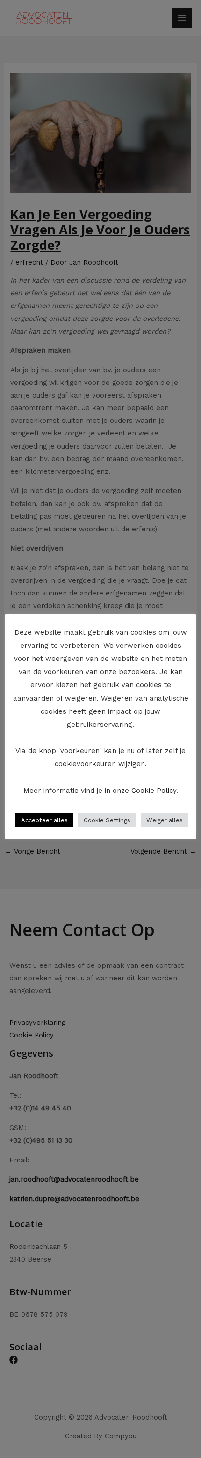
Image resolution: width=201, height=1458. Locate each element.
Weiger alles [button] (164, 820)
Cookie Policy (153, 790)
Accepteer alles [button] (44, 820)
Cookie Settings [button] (107, 820)
